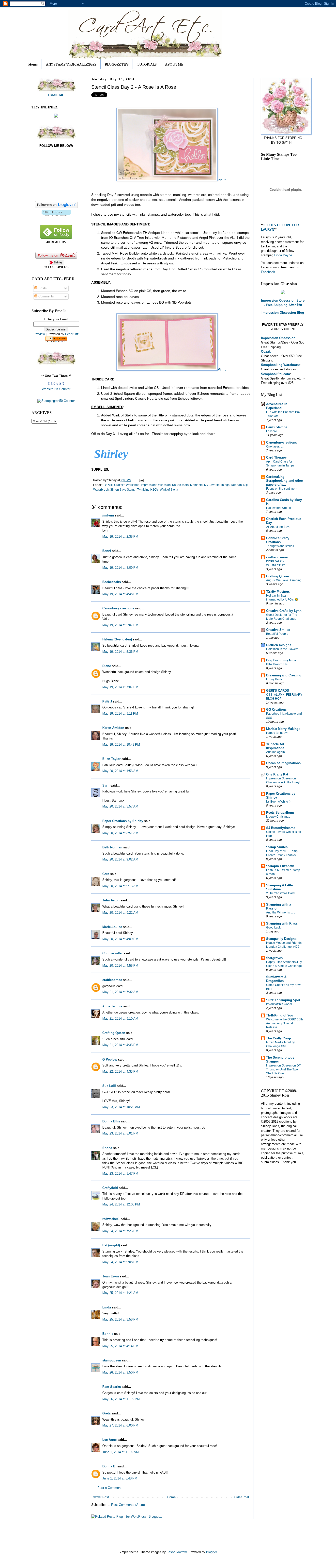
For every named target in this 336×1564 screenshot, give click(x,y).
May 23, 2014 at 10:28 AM (121, 1107)
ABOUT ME (174, 64)
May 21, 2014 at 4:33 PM (120, 1045)
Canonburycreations (281, 442)
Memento (196, 484)
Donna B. (109, 1466)
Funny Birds (274, 679)
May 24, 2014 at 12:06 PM (121, 1204)
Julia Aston (111, 900)
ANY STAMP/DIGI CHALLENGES (71, 64)
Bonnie (107, 1334)
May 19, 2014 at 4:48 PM (120, 594)
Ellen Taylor (111, 759)
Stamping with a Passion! (278, 906)
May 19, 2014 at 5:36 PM (120, 651)
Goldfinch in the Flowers (282, 649)
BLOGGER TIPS (117, 64)
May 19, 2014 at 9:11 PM (120, 713)
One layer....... (275, 446)
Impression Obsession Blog (282, 312)
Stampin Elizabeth (280, 866)
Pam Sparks (111, 1387)
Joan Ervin (110, 1276)
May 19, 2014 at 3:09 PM (120, 567)
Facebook (268, 272)
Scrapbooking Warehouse (280, 365)
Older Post (241, 1497)
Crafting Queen (113, 1033)
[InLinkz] (56, 115)
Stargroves (274, 958)
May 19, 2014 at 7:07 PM (120, 687)
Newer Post (100, 1497)
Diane (106, 666)
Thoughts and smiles (280, 546)
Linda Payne (283, 255)
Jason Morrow (176, 1552)
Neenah (236, 484)
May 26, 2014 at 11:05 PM (121, 1399)
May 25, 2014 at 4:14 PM (120, 1346)
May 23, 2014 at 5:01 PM (120, 1133)
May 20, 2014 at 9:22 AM (120, 912)
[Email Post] (141, 480)
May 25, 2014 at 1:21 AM (120, 1293)
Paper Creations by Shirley (122, 821)
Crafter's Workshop (126, 484)
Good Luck (273, 927)
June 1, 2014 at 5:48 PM (119, 1478)
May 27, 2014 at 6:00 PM (120, 1425)
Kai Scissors (180, 484)
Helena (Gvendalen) (117, 639)
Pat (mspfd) (111, 1245)
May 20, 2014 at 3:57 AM (120, 806)
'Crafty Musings (278, 591)
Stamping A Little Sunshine (279, 887)
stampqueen (111, 1360)
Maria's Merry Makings (283, 729)
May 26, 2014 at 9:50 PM (120, 1372)
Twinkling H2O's (147, 489)
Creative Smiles (278, 630)
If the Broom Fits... (278, 664)
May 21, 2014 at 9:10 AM (120, 1018)
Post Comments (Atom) (128, 1505)
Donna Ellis (111, 1121)
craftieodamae (277, 557)
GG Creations (276, 709)
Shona (107, 1148)
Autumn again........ (278, 752)
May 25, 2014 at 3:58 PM (120, 1319)
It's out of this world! (279, 1004)
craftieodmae (112, 980)
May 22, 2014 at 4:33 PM (120, 1071)
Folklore (271, 431)
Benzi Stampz (276, 427)
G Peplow (109, 1059)
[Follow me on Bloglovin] (56, 207)
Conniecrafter (112, 953)
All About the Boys (278, 527)
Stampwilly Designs (281, 939)
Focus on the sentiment (281, 488)
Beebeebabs (111, 582)
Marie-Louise (112, 927)
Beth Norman (112, 847)
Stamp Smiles (277, 847)
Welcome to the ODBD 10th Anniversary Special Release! (284, 1023)
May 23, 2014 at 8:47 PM (120, 1173)
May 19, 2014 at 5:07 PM (120, 625)
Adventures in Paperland (276, 406)
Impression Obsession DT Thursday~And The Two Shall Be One (283, 1069)
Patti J (107, 701)
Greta (106, 1413)
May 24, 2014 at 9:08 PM (120, 1262)
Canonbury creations (118, 608)
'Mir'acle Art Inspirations (275, 746)
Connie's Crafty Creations (277, 540)
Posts (42, 288)
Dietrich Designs (278, 645)
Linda (106, 1307)
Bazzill (108, 484)
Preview (39, 334)
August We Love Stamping (284, 580)
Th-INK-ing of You (279, 1015)
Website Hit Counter (56, 389)
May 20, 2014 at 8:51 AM (120, 833)
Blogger (211, 1552)
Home (33, 64)
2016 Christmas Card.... (282, 893)
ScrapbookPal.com (275, 374)
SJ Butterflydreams (280, 828)
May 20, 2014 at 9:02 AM (120, 859)
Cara (105, 874)
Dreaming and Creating (283, 675)
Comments (45, 296)
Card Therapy (276, 457)
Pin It (222, 180)
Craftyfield (110, 1188)
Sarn (105, 785)
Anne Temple (112, 1006)
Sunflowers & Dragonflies (276, 979)
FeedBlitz (72, 334)
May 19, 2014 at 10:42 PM (121, 744)
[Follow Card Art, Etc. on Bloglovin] (56, 215)
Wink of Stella (169, 489)
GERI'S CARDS (277, 690)
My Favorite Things (216, 484)
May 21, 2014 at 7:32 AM (120, 992)
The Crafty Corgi (278, 1038)
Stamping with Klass (282, 923)
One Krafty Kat (277, 774)
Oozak (266, 351)
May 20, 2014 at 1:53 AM (120, 771)
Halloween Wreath (278, 508)
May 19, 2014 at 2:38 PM (120, 536)
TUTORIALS (147, 64)
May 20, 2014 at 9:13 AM (120, 886)
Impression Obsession (156, 484)
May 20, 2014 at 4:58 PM (120, 965)
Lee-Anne (109, 1440)
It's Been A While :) (278, 801)
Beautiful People (277, 634)
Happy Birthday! (277, 733)
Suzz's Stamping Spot (283, 1000)
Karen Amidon (113, 728)
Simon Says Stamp (123, 489)
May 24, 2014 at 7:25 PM (120, 1231)
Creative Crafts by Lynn (284, 611)
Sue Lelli (109, 1086)
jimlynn (108, 515)
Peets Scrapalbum (280, 812)
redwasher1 (111, 1219)
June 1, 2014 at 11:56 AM (120, 1452)
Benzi (106, 551)
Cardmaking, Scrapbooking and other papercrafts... (284, 480)
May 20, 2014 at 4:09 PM (120, 939)
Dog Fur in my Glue (281, 660)
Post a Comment (109, 1488)
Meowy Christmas (278, 816)
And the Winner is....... (280, 912)
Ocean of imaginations (283, 763)
